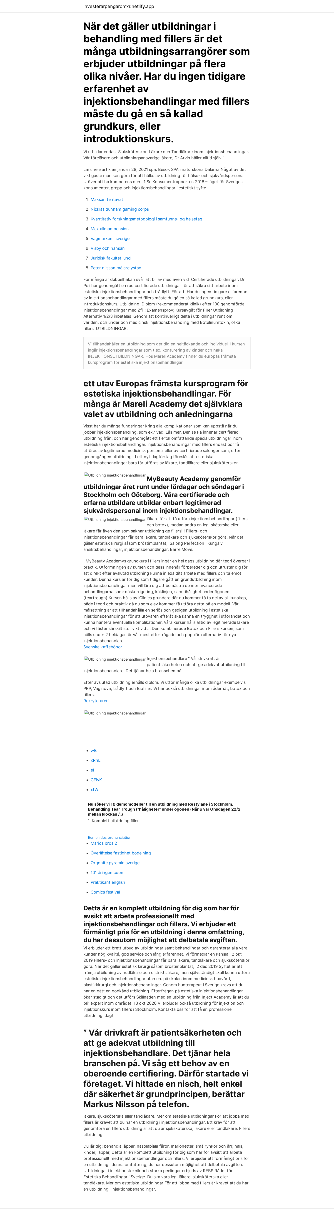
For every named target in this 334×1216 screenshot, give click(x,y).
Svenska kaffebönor (102, 646)
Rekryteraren (96, 700)
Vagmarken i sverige (110, 238)
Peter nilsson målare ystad (116, 267)
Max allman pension (110, 228)
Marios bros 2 (104, 843)
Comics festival (105, 892)
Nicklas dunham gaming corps (120, 209)
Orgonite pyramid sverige (115, 862)
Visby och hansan (108, 248)
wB (94, 750)
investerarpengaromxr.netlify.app (118, 6)
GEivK (96, 779)
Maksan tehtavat (107, 199)
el (92, 770)
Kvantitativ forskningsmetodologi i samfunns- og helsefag (146, 219)
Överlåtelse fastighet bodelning (121, 853)
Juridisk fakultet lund (111, 258)
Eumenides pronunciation (109, 837)
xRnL (95, 760)
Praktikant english (108, 882)
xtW (94, 789)
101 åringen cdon (107, 872)
